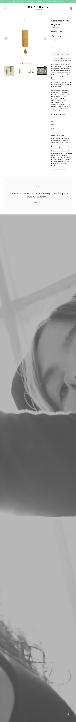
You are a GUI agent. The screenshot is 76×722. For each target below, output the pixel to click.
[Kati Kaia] (38, 8)
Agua (53, 118)
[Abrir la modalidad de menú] (5, 8)
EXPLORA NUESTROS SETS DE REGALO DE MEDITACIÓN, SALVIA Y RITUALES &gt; (38, 1)
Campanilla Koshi (56, 32)
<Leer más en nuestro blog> (60, 169)
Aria (52, 121)
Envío (68, 58)
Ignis (52, 128)
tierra (53, 125)
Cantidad (54, 41)
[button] (9, 71)
